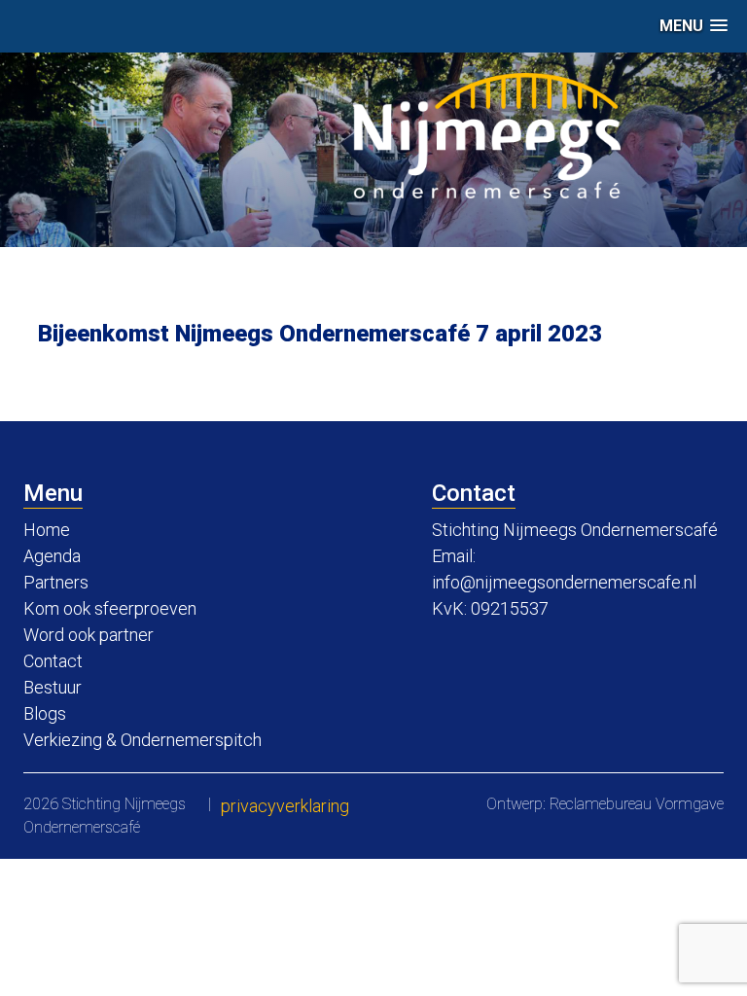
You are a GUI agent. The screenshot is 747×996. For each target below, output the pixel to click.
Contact (53, 661)
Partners (56, 582)
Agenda (52, 556)
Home (46, 529)
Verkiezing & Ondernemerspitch (142, 739)
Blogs (44, 713)
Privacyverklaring (285, 806)
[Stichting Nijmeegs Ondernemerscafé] (487, 135)
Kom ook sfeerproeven (109, 608)
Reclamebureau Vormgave (637, 804)
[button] (693, 26)
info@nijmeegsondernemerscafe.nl (564, 582)
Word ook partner (88, 634)
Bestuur (52, 687)
